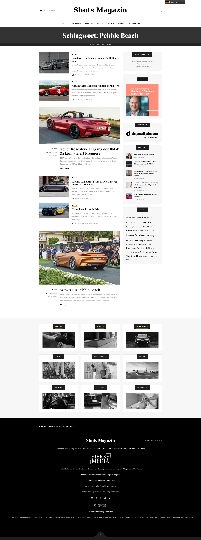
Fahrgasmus (137, 223)
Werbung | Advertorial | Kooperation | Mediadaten (56, 426)
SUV (147, 252)
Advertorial (130, 218)
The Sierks (137, 469)
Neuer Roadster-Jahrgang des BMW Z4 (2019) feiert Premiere (89, 151)
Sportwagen (136, 252)
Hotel (144, 227)
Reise (147, 247)
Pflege (148, 244)
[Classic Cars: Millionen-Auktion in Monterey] (54, 90)
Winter (128, 260)
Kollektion (131, 230)
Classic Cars (130, 223)
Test (150, 252)
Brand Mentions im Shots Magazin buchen (100, 486)
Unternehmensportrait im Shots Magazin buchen (100, 492)
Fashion (89, 24)
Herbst (135, 227)
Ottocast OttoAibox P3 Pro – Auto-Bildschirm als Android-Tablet (145, 163)
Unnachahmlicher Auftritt (86, 209)
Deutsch (173, 2)
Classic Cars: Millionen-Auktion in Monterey (96, 85)
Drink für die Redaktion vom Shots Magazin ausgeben (100, 474)
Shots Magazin (100, 440)
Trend (129, 256)
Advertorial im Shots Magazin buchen (100, 480)
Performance (142, 244)
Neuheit (130, 240)
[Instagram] (104, 497)
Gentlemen (76, 24)
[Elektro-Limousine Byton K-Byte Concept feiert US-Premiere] (54, 186)
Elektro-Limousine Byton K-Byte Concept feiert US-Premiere (94, 183)
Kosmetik (140, 230)
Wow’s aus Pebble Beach (80, 289)
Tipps (154, 252)
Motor (111, 24)
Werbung (153, 256)
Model (145, 236)
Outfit (135, 244)
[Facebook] (96, 497)
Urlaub (139, 256)
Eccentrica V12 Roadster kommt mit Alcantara (145, 195)
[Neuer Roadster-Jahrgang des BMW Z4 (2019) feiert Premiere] (79, 125)
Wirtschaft (134, 260)
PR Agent (126, 469)
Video (145, 256)
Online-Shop (129, 244)
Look (152, 230)
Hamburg (129, 227)
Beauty (100, 24)
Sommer (129, 252)
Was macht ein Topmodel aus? (144, 154)
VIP (148, 256)
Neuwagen (140, 240)
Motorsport (152, 236)
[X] (92, 497)
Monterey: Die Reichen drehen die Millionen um (95, 59)
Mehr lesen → (65, 168)
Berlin (150, 217)
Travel (121, 24)
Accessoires (134, 24)
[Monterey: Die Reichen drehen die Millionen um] (54, 62)
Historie (139, 227)
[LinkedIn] (108, 497)
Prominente (131, 248)
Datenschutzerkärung (96, 512)
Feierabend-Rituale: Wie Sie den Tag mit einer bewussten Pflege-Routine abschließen (146, 185)
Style (142, 252)
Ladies (64, 24)
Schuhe (153, 248)
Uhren (134, 256)
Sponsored (141, 448)
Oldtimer (149, 241)
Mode (139, 235)
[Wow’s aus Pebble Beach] (79, 258)
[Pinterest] (100, 497)
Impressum (109, 512)
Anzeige (138, 218)
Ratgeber (140, 248)
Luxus (130, 235)
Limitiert (146, 230)
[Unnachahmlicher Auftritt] (54, 210)
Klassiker (150, 227)
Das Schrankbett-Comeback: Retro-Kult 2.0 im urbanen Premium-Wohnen (145, 173)
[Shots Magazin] (100, 10)
